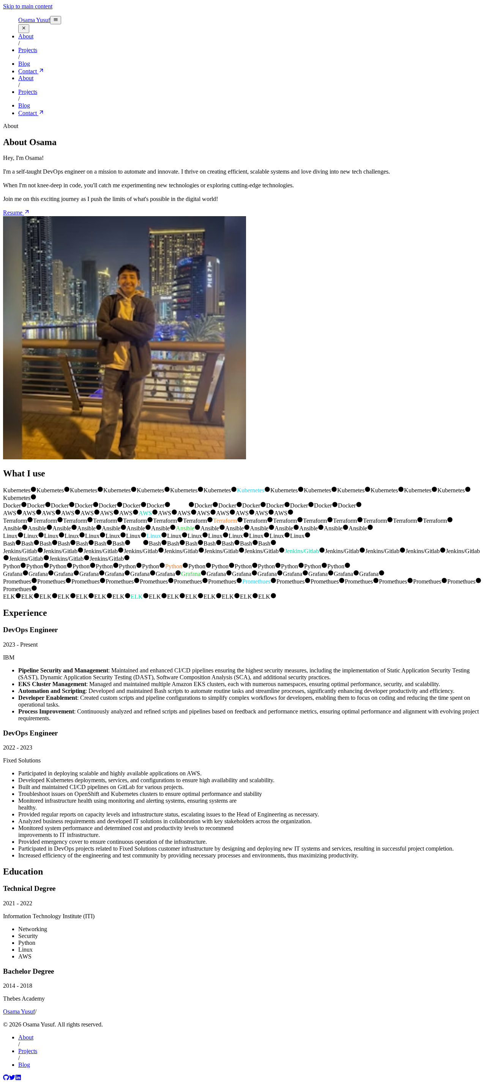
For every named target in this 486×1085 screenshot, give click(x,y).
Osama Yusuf (34, 20)
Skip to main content (27, 6)
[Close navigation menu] (23, 28)
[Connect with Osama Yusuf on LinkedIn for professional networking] (18, 1078)
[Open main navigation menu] (55, 20)
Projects (27, 1051)
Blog (24, 1064)
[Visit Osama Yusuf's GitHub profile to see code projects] (6, 1078)
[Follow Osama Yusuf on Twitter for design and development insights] (12, 1078)
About (25, 1037)
